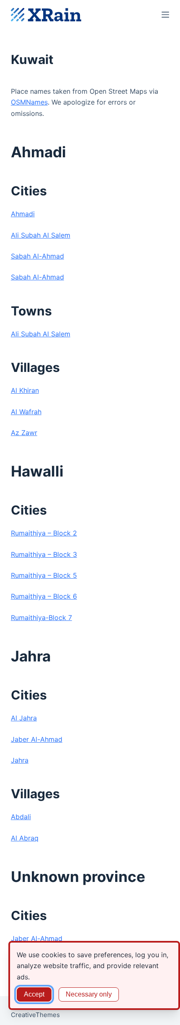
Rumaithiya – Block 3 (44, 554)
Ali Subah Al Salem (40, 235)
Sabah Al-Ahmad (37, 256)
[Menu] (165, 14)
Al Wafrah (26, 411)
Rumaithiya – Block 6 (44, 596)
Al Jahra (24, 718)
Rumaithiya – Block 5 (44, 575)
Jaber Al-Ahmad (36, 739)
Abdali (21, 816)
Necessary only (89, 994)
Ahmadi (23, 214)
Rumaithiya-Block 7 (41, 617)
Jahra (19, 760)
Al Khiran (25, 390)
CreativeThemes (35, 1015)
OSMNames (29, 102)
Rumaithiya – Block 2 (44, 533)
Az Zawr (24, 432)
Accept (34, 994)
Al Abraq (25, 838)
